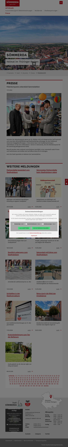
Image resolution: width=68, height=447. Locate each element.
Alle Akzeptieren (24, 228)
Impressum (34, 235)
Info (22, 224)
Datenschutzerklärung (35, 233)
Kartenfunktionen (32, 224)
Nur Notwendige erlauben (41, 228)
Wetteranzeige (48, 224)
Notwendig (17, 224)
